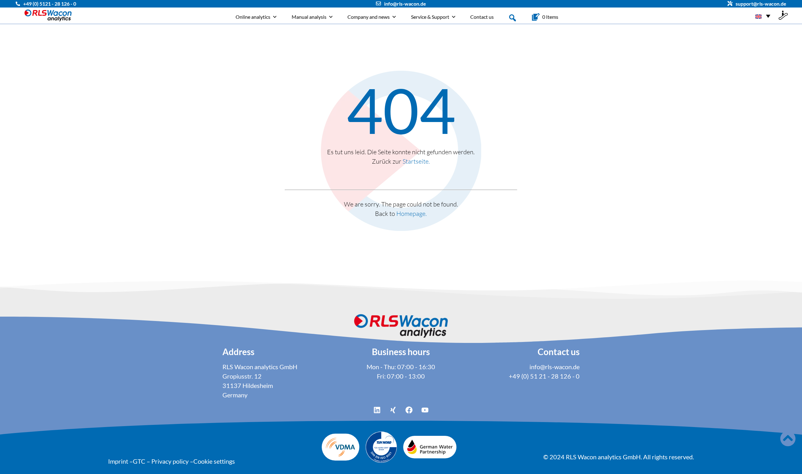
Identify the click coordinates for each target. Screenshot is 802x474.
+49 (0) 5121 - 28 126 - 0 (49, 4)
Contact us (482, 17)
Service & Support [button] (430, 17)
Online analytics (253, 17)
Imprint (118, 461)
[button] (512, 17)
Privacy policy (170, 461)
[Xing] (393, 410)
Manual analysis (309, 17)
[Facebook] (409, 410)
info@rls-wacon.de (405, 4)
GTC (139, 461)
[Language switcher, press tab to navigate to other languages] (763, 16)
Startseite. (416, 161)
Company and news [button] (368, 17)
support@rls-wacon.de (761, 4)
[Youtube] (425, 410)
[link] (550, 16)
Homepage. (411, 213)
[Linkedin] (377, 410)
